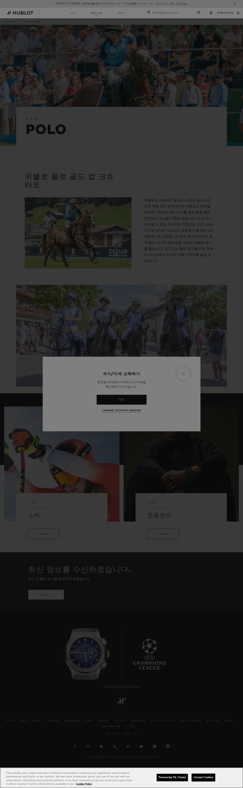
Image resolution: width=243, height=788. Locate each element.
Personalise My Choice (172, 777)
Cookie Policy (84, 784)
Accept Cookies (203, 777)
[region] (121, 778)
